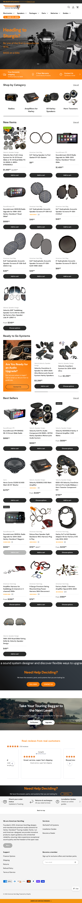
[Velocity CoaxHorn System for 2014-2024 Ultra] (68, 350)
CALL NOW (33, 684)
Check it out (31, 2)
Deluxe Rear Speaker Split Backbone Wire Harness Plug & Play (41, 536)
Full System (34, 722)
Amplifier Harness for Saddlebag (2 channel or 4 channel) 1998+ (13, 588)
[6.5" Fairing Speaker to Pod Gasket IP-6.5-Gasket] (41, 138)
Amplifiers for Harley (31, 110)
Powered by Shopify (25, 894)
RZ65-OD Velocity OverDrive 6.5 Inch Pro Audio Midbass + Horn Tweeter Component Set (67, 486)
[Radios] (11, 97)
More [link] (8, 845)
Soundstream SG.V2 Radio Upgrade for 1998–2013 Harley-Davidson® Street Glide (66, 158)
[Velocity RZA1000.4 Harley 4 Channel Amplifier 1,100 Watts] (67, 413)
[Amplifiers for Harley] (31, 97)
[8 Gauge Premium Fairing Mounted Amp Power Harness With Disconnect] (41, 569)
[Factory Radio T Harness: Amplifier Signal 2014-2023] (67, 569)
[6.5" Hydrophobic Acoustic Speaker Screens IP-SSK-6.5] (41, 192)
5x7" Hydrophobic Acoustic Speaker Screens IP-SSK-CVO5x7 (66, 211)
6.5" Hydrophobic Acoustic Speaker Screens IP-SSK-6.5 (41, 210)
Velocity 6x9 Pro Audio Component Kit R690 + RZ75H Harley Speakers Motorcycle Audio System (41, 434)
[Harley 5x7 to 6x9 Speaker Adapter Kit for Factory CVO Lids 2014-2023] (67, 517)
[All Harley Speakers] (51, 97)
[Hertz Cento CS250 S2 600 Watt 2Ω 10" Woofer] (14, 465)
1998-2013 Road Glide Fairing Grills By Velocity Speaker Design (14, 641)
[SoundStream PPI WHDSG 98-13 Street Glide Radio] (14, 413)
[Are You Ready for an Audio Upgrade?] (17, 350)
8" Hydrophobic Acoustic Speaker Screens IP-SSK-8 (66, 262)
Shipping (6, 860)
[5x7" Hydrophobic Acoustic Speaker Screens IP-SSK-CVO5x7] (67, 192)
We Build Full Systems (51, 825)
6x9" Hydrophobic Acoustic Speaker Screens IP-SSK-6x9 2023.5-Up (14, 263)
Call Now (66, 794)
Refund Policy (8, 868)
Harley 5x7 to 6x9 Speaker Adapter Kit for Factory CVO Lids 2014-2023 (67, 536)
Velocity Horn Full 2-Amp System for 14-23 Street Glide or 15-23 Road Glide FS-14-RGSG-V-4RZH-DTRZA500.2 (14, 160)
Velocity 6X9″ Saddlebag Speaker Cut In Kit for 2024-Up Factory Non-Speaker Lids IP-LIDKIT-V (14, 314)
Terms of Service (9, 872)
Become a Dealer (49, 833)
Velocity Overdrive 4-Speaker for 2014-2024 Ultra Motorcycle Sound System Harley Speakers (44, 372)
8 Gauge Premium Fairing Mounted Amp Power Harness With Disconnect (40, 588)
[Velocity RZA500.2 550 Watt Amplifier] (41, 465)
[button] (41, 901)
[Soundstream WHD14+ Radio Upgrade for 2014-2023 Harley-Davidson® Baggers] (14, 517)
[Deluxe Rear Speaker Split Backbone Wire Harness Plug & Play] (41, 517)
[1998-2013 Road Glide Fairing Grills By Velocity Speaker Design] (14, 621)
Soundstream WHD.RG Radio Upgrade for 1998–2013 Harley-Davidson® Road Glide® (14, 212)
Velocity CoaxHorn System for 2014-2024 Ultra (67, 368)
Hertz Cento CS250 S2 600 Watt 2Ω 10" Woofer (13, 483)
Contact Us (17, 387)
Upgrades (48, 722)
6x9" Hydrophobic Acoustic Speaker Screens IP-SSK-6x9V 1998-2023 (40, 263)
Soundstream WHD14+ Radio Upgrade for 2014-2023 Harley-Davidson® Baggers (14, 536)
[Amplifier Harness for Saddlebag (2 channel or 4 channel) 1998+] (14, 569)
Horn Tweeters (71, 108)
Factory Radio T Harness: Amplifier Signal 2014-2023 (66, 587)
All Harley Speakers (50, 110)
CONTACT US (48, 684)
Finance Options (9, 856)
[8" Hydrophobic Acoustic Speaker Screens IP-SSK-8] (67, 244)
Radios (11, 108)
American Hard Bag (13, 894)
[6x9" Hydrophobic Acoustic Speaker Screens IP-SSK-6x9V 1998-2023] (41, 244)
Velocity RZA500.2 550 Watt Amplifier (40, 483)
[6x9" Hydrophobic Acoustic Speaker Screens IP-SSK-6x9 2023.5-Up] (14, 244)
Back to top (41, 810)
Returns (6, 864)
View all (76, 85)
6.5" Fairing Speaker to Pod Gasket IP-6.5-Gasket (40, 156)
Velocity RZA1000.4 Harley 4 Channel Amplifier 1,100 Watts (67, 433)
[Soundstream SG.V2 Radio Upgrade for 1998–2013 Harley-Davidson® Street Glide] (67, 138)
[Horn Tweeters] (70, 97)
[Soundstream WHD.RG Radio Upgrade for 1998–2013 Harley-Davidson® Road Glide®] (14, 192)
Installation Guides (49, 829)
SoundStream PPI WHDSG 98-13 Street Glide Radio (13, 432)
